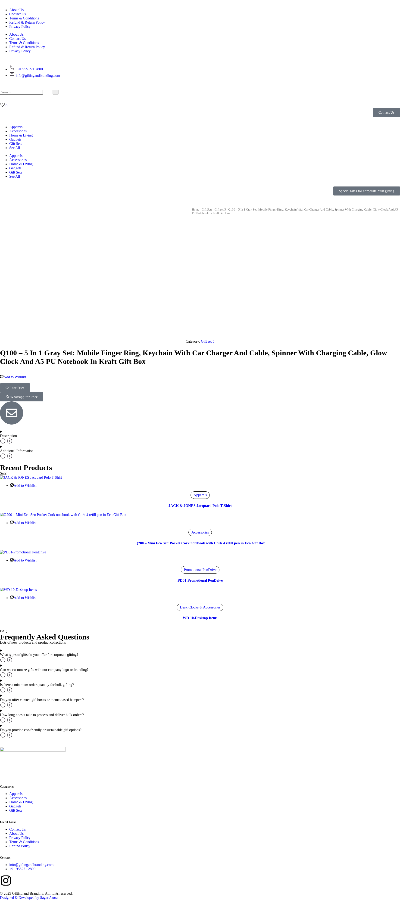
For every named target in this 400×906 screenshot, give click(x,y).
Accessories (18, 131)
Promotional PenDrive (200, 570)
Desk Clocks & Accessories (200, 607)
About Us (16, 10)
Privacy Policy (20, 26)
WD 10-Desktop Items (200, 618)
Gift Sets (15, 144)
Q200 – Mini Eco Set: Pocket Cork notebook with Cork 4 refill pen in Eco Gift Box (200, 543)
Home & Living (21, 135)
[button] (366, 190)
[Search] (56, 92)
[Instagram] (6, 880)
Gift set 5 (220, 209)
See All (14, 148)
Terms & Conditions (24, 18)
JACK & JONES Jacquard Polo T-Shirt (200, 506)
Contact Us (17, 14)
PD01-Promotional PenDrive (200, 580)
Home (195, 209)
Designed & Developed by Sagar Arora (29, 898)
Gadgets (15, 139)
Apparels (15, 127)
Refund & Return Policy (27, 22)
